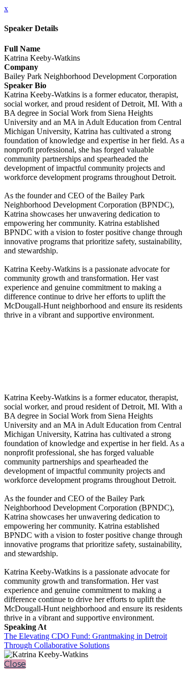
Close (15, 664)
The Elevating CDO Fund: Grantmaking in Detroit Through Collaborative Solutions (85, 641)
